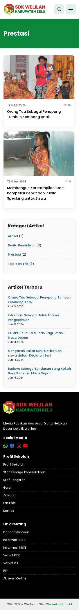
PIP (5, 570)
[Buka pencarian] (59, 9)
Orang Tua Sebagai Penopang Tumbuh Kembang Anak (34, 114)
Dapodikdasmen (16, 532)
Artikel (13, 236)
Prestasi (14, 254)
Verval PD (10, 563)
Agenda (9, 495)
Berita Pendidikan (22, 245)
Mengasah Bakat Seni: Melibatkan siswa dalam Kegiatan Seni (35, 353)
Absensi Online (15, 578)
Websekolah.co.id (59, 604)
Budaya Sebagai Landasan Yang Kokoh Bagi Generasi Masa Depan (39, 370)
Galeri (8, 487)
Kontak (8, 510)
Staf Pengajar (14, 480)
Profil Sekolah (13, 464)
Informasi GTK (14, 540)
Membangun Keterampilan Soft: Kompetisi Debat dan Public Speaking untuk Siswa (35, 193)
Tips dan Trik (18, 264)
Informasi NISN (14, 547)
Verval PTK (11, 555)
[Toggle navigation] (71, 9)
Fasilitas (9, 503)
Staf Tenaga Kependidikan (24, 472)
